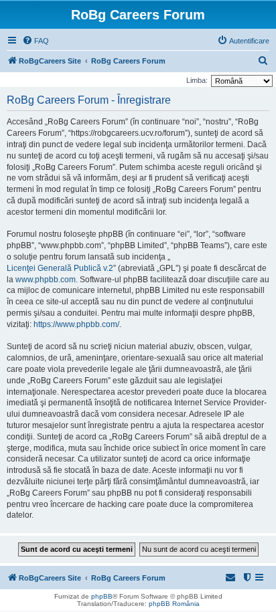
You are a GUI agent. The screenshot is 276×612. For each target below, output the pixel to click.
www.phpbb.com (45, 279)
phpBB (102, 596)
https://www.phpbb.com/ (76, 324)
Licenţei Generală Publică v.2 (60, 268)
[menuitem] (35, 41)
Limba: (197, 80)
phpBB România (174, 603)
